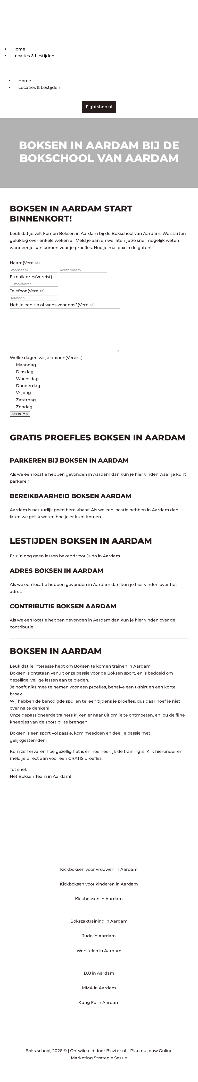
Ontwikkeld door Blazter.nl (98, 1050)
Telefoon (27, 290)
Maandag (26, 364)
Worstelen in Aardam (99, 950)
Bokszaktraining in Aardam (99, 921)
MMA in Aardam (99, 987)
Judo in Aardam (99, 935)
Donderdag (28, 385)
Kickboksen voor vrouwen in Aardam (99, 869)
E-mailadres (31, 276)
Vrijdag (23, 392)
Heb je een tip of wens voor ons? (52, 304)
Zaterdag (26, 399)
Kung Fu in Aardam (99, 1002)
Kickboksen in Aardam (99, 898)
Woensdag (27, 378)
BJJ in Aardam (99, 973)
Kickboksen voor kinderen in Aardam (99, 884)
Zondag (24, 406)
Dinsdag (25, 371)
